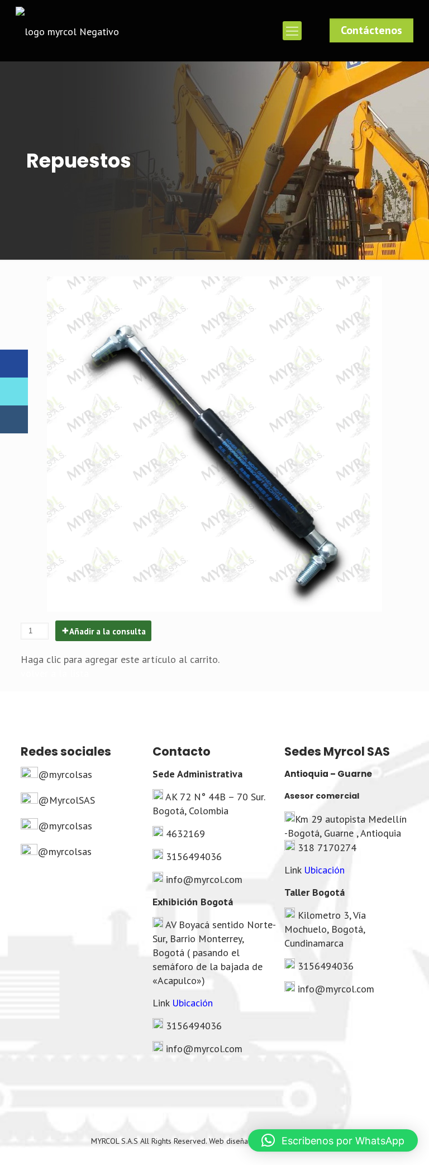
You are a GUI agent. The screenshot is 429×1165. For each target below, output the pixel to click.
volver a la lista (55, 673)
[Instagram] (14, 419)
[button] (333, 1140)
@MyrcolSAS (66, 800)
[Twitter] (14, 391)
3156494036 (194, 856)
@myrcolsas (65, 774)
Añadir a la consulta (107, 631)
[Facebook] (14, 364)
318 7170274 (327, 847)
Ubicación (192, 1002)
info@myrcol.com (204, 879)
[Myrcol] (67, 30)
